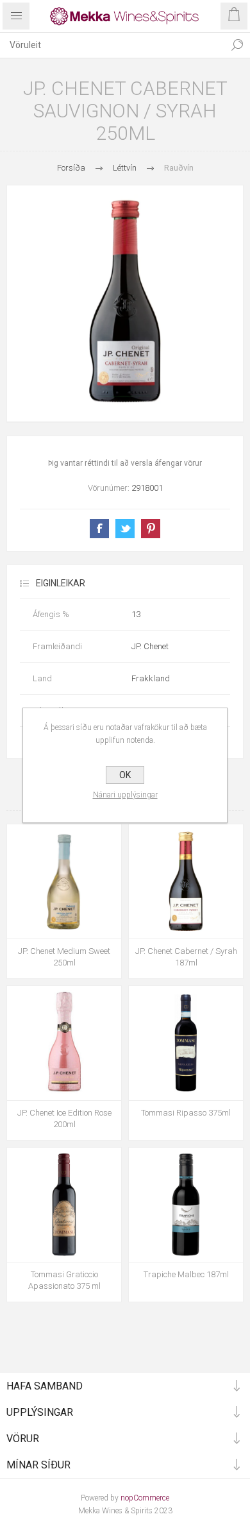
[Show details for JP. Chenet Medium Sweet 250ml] (64, 881)
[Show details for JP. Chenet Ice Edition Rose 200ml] (64, 1043)
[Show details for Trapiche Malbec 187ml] (186, 1205)
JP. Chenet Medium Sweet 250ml (64, 956)
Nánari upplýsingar (125, 794)
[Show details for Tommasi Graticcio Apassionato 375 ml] (64, 1205)
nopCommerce (145, 1497)
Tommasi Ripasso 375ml (186, 1113)
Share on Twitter (125, 528)
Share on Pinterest (150, 528)
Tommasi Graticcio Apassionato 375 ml (64, 1280)
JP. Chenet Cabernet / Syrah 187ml (186, 956)
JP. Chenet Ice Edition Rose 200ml (64, 1118)
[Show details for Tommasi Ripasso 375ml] (186, 1043)
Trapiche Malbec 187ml (186, 1274)
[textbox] (112, 45)
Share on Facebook (99, 528)
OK (125, 775)
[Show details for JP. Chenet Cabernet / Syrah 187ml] (186, 881)
